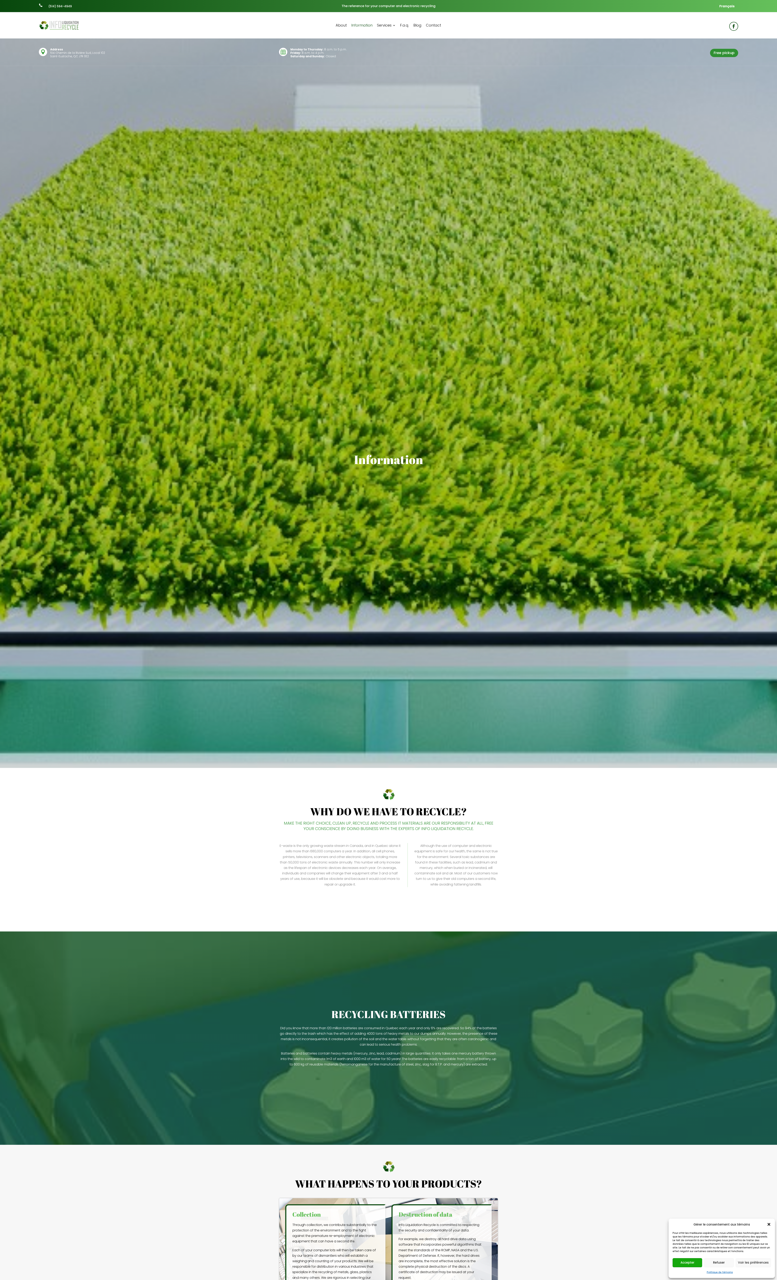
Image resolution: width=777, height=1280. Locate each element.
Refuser (719, 1262)
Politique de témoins (720, 1272)
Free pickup (724, 52)
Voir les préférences (753, 1262)
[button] (769, 1224)
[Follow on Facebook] (733, 26)
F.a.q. (404, 26)
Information (362, 26)
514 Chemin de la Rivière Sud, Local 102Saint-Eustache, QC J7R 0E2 (77, 54)
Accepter (687, 1262)
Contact (433, 26)
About (341, 26)
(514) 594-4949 (60, 6)
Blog (417, 26)
